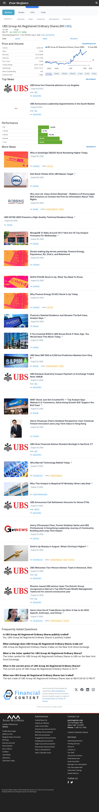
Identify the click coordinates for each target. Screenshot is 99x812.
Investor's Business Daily (40, 494)
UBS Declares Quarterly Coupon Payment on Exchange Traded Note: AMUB (62, 375)
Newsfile (35, 209)
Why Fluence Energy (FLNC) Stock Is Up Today (54, 294)
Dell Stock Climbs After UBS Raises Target (53, 174)
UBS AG (37, 509)
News (30, 19)
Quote (17, 38)
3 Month (72, 73)
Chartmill (9, 225)
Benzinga (35, 186)
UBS (68, 26)
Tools (43, 12)
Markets (8, 12)
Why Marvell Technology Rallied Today (51, 462)
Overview (21, 19)
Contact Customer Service (78, 732)
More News (90, 79)
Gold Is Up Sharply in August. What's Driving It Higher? (59, 546)
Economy (50, 166)
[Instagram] (93, 694)
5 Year (94, 73)
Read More (90, 147)
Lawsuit (61, 209)
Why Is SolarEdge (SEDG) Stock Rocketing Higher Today (59, 152)
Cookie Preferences (10, 724)
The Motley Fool (37, 475)
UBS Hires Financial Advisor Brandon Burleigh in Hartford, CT (61, 444)
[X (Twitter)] (76, 694)
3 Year (87, 73)
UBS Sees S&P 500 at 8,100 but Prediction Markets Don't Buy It (61, 356)
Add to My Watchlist (48, 35)
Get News (36, 436)
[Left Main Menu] (4, 3)
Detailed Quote (88, 44)
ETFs (33, 12)
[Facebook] (81, 694)
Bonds (65, 559)
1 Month (64, 73)
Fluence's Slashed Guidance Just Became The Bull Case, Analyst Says (59, 316)
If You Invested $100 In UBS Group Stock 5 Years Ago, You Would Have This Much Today (59, 335)
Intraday (48, 73)
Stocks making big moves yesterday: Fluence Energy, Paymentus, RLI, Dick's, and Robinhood (57, 252)
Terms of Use (41, 790)
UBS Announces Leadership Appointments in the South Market (62, 103)
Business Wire (37, 96)
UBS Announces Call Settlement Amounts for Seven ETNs (59, 502)
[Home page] (19, 3)
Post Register (14, 790)
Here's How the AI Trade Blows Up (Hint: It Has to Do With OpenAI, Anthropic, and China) (59, 611)
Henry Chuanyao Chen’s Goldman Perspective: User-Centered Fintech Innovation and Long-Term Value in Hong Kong (62, 422)
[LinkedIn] (87, 694)
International (54, 19)
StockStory (36, 166)
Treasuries (67, 19)
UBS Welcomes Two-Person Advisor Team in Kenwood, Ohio (61, 567)
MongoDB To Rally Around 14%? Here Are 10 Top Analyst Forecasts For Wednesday (59, 234)
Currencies (41, 19)
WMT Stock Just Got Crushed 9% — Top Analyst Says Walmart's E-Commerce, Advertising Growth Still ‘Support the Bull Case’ (62, 402)
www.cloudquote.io (58, 691)
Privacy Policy (50, 698)
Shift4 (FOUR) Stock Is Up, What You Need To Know (56, 277)
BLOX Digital (33, 791)
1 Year (80, 73)
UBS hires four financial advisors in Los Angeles (54, 85)
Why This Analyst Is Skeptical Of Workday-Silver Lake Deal (61, 483)
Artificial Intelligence (51, 209)
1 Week (56, 73)
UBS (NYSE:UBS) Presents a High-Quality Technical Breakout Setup (39, 217)
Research (74, 38)
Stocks (21, 12)
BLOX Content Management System (17, 791)
